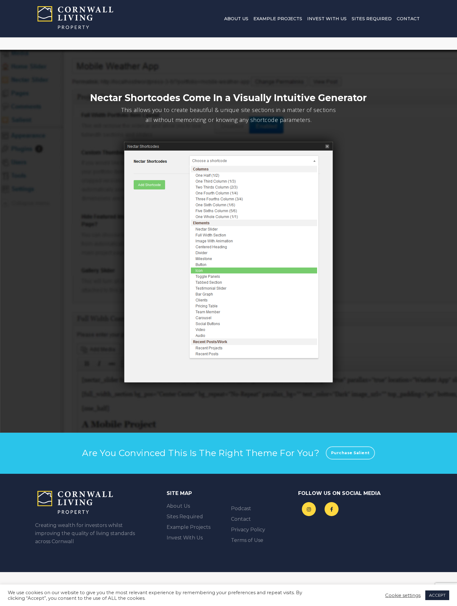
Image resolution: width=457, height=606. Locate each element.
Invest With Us (327, 18)
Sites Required (372, 18)
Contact (408, 18)
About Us (236, 18)
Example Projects (277, 18)
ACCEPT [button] (437, 595)
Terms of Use (247, 540)
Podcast (241, 508)
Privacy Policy (248, 530)
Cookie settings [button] (403, 595)
